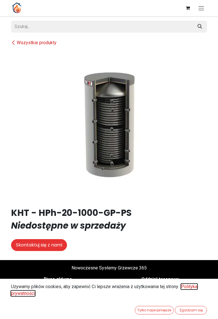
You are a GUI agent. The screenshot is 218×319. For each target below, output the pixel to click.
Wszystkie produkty (36, 42)
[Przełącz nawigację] (201, 8)
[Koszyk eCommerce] (187, 8)
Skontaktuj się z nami (39, 245)
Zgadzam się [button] (191, 310)
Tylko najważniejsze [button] (154, 310)
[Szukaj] (200, 27)
